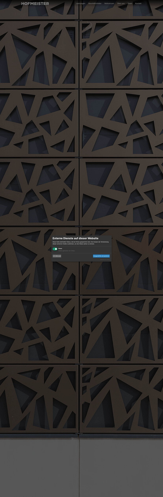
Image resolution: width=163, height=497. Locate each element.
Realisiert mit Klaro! (105, 259)
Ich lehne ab (57, 256)
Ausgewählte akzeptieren (101, 256)
